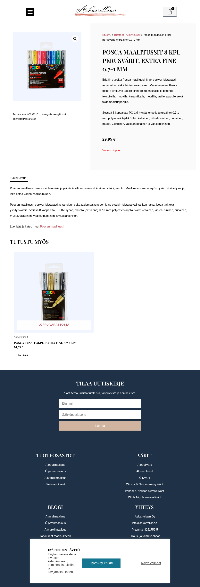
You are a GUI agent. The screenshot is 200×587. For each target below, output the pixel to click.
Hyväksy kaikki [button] (101, 563)
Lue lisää (23, 355)
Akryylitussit (59, 114)
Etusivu (106, 34)
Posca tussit (29, 119)
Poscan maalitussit (52, 226)
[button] (30, 12)
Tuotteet (119, 34)
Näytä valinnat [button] (151, 563)
